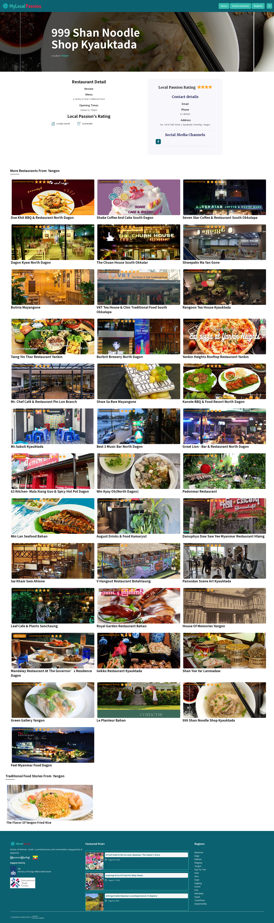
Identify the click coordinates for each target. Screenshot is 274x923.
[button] (224, 6)
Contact (35, 916)
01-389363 (185, 114)
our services (16, 917)
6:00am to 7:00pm (88, 110)
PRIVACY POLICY (26, 917)
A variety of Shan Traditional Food (89, 99)
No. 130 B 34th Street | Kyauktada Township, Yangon (185, 124)
